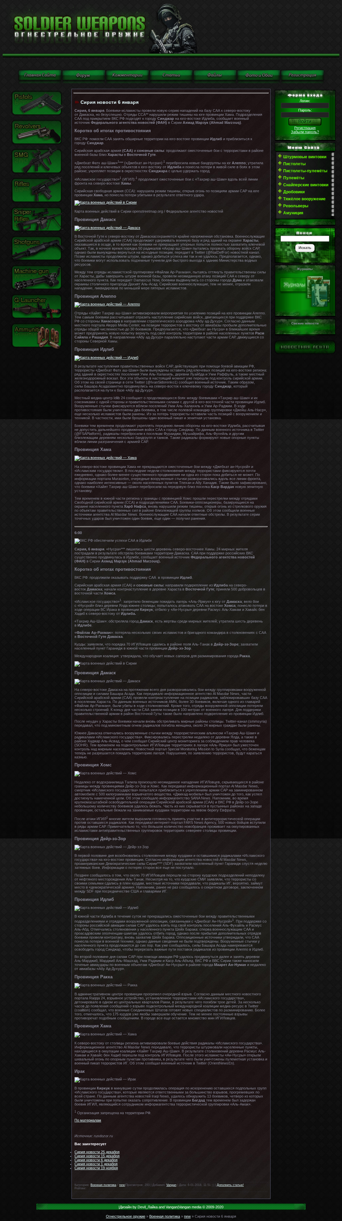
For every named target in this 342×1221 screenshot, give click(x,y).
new (122, 1185)
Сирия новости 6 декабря (96, 1160)
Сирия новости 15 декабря (97, 1156)
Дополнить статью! (230, 1185)
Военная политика (103, 1185)
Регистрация (305, 128)
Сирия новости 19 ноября (96, 1168)
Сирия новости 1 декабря (96, 1164)
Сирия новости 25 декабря (97, 1152)
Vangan (171, 1185)
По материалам (87, 1120)
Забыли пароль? (305, 132)
